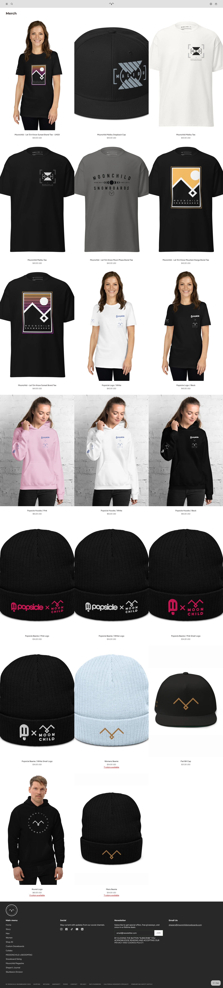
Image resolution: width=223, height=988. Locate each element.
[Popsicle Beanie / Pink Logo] (37, 576)
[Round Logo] (37, 829)
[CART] (216, 4)
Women (9, 937)
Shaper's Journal (13, 967)
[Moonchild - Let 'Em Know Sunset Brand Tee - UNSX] (37, 74)
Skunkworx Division (14, 972)
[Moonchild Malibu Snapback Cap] (111, 74)
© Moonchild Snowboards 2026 (18, 984)
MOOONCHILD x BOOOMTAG (19, 955)
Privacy (83, 984)
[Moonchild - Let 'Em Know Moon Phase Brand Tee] (111, 200)
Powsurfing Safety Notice (141, 984)
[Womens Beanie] (111, 701)
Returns (46, 984)
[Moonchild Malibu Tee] (186, 74)
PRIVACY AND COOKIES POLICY (128, 942)
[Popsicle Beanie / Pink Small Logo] (186, 576)
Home (8, 925)
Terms (65, 984)
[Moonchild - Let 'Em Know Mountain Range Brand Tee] (186, 200)
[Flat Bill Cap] (186, 701)
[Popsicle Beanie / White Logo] (111, 576)
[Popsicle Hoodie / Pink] (37, 450)
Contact (74, 984)
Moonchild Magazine (15, 963)
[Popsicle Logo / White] (111, 325)
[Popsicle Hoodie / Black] (186, 450)
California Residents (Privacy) (116, 984)
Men (8, 933)
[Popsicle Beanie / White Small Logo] (37, 701)
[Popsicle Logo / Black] (186, 325)
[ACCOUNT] (211, 4)
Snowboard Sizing (14, 959)
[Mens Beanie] (111, 829)
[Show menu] (7, 4)
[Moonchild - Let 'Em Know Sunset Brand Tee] (37, 325)
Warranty (56, 984)
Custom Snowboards (15, 946)
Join (158, 933)
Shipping (36, 984)
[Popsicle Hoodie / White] (111, 450)
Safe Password (95, 984)
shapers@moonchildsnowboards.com (185, 925)
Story (8, 929)
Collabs (9, 950)
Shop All (9, 942)
